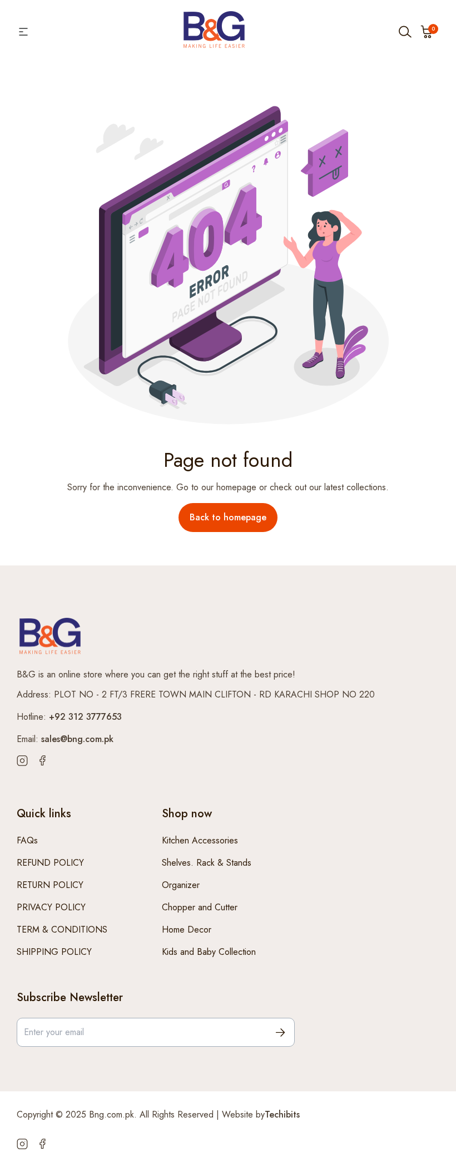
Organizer (181, 885)
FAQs (27, 840)
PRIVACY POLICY (51, 907)
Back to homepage (228, 517)
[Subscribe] (280, 1032)
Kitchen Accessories (200, 840)
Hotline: (69, 716)
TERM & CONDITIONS (62, 929)
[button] (427, 31)
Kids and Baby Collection (209, 951)
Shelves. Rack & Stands (206, 862)
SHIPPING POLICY (54, 951)
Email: (65, 739)
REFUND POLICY (50, 862)
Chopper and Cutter (199, 907)
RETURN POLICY (50, 885)
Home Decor (186, 929)
